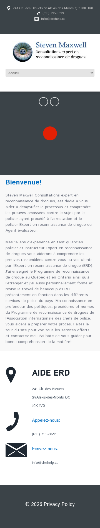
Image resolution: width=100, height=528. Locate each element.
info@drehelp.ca (53, 18)
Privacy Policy (59, 504)
